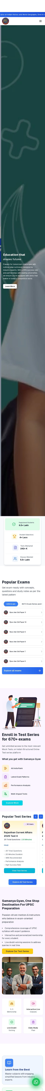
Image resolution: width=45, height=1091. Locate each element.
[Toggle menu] (40, 21)
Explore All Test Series (22, 882)
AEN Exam (10, 604)
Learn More (9, 286)
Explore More (12, 803)
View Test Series (19, 871)
